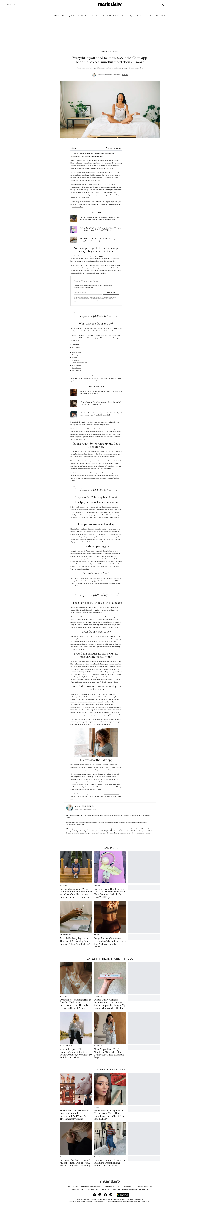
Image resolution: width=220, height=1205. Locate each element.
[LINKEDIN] (88, 806)
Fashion (90, 11)
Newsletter (118, 148)
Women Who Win (161, 16)
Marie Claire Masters (84, 16)
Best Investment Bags (126, 16)
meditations (101, 328)
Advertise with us (145, 1186)
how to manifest (77, 207)
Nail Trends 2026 (112, 16)
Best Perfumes (139, 16)
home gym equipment (104, 163)
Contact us (109, 1186)
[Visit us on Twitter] (94, 1194)
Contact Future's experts (91, 1186)
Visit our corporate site (135, 1199)
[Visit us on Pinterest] (110, 1194)
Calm (100, 256)
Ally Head (101, 75)
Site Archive (73, 1186)
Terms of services (93, 297)
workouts (78, 163)
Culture (120, 11)
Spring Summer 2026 (98, 16)
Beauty (98, 11)
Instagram (142, 833)
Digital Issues (150, 16)
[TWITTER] (83, 806)
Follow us (110, 148)
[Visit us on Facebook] (105, 1194)
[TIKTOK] (93, 806)
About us (105, 1189)
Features (125, 75)
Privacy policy (77, 1189)
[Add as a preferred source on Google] (133, 1195)
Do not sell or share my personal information (130, 1189)
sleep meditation (78, 165)
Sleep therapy (76, 368)
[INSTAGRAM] (85, 806)
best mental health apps (111, 794)
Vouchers (129, 11)
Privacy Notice (77, 298)
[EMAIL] (90, 806)
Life (113, 11)
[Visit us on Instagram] (99, 1194)
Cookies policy (92, 1189)
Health (106, 11)
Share (74, 148)
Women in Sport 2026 (68, 16)
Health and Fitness (110, 51)
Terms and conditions (126, 1186)
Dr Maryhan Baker (85, 607)
